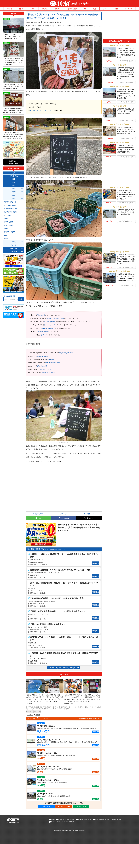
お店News (58, 9)
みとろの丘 (37, 711)
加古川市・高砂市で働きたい (38, 549)
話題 (94, 9)
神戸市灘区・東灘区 (10, 205)
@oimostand (45, 335)
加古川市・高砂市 (80, 3)
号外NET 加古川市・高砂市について (62, 822)
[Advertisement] (119, 25)
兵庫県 (59, 22)
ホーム (53, 819)
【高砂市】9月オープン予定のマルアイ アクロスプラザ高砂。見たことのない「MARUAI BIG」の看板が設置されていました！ (126, 53)
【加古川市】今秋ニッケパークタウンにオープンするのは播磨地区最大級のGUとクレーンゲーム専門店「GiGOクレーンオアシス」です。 (126, 195)
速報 (116, 9)
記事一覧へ (64, 514)
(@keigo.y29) (51, 359)
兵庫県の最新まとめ (10, 202)
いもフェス (29, 711)
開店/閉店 (45, 9)
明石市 (6, 235)
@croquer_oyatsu (47, 328)
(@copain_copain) (43, 356)
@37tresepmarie (49, 321)
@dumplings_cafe (49, 325)
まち (85, 9)
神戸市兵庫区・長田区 (10, 208)
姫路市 (6, 238)
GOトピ (9, 9)
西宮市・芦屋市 (8, 225)
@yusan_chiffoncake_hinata (55, 318)
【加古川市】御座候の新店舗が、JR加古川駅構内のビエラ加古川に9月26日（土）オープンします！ (13, 110)
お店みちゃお (72, 9)
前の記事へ (39, 514)
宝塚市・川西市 (8, 222)
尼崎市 (6, 228)
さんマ (38, 715)
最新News (22, 9)
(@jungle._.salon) (45, 369)
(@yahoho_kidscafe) (66, 353)
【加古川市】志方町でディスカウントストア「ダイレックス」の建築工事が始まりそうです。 (13, 86)
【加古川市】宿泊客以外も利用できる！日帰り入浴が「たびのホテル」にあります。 (125, 111)
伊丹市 (6, 218)
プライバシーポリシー (114, 819)
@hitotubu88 (41, 315)
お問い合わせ (99, 819)
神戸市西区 (7, 215)
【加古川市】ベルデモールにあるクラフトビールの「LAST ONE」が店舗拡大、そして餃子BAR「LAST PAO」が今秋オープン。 (126, 259)
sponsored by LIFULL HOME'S (89, 718)
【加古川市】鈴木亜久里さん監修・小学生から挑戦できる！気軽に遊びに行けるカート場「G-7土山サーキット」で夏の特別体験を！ (126, 94)
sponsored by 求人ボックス (57, 549)
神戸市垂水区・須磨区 (10, 212)
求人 (33, 9)
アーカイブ (128, 9)
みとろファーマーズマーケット (41, 110)
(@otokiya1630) (42, 366)
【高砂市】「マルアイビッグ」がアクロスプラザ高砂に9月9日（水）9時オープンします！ (13, 36)
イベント (106, 9)
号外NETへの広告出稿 (85, 819)
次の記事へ (88, 514)
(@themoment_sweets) (52, 362)
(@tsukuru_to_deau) (48, 372)
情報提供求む (71, 819)
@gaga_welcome (43, 331)
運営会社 (61, 819)
